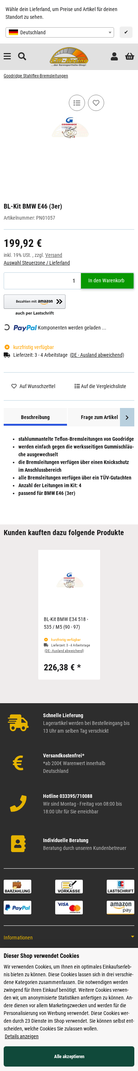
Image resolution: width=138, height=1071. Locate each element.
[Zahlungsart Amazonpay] (120, 907)
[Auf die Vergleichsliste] (77, 103)
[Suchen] (22, 56)
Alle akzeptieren (69, 1056)
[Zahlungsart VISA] (69, 907)
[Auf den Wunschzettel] (96, 103)
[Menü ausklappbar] (7, 56)
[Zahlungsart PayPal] (17, 907)
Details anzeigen (22, 1036)
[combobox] (60, 32)
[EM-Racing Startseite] (69, 56)
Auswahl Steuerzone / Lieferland (37, 263)
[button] (114, 56)
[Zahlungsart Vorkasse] (69, 886)
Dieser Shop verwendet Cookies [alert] (41, 955)
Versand (53, 255)
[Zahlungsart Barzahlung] (17, 886)
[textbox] (60, 32)
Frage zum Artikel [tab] (99, 417)
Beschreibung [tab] (35, 417)
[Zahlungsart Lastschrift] (120, 886)
